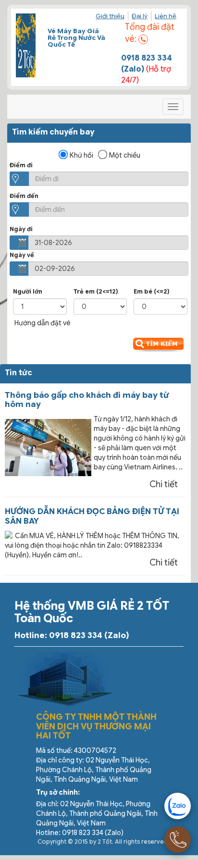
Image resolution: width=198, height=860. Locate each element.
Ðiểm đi (21, 165)
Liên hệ (165, 16)
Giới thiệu (110, 16)
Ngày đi (21, 229)
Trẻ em (96, 291)
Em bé (152, 291)
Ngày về (22, 254)
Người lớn (27, 291)
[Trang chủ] (25, 45)
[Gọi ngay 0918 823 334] (177, 839)
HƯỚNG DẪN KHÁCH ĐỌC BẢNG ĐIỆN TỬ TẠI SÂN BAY (92, 516)
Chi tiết (163, 484)
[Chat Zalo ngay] (177, 806)
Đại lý (140, 16)
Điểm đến (24, 195)
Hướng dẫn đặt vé (42, 323)
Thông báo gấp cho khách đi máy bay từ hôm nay (87, 400)
